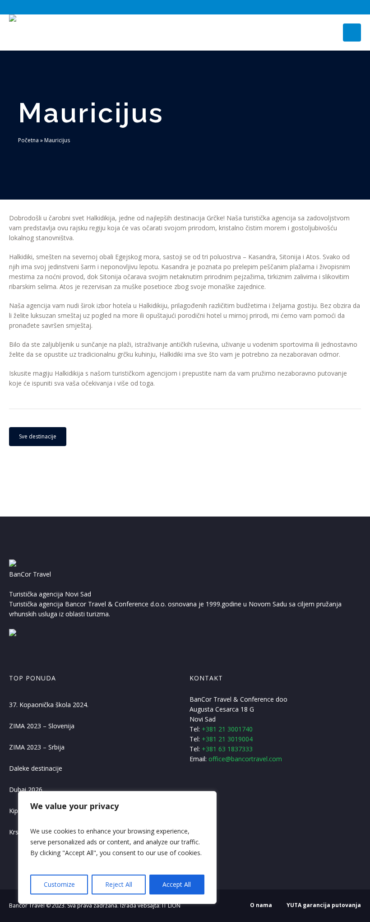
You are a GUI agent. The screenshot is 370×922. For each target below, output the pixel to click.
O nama (261, 905)
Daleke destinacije (35, 768)
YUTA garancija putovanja (324, 905)
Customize (59, 884)
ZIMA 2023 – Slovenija (41, 726)
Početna (28, 140)
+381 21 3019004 (227, 739)
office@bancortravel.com (245, 758)
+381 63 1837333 (227, 749)
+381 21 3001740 (227, 729)
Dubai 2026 (25, 789)
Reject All (118, 884)
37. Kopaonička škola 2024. (48, 704)
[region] (117, 847)
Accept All (176, 884)
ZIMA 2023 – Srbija (37, 747)
